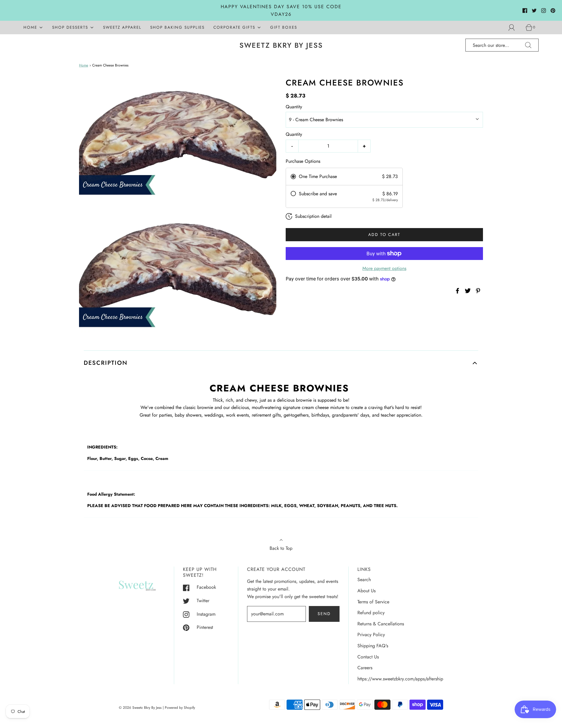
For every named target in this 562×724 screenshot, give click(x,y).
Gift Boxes (283, 27)
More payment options (384, 268)
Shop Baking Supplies (177, 27)
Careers (364, 667)
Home (83, 65)
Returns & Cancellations (380, 623)
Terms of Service (373, 601)
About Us (366, 590)
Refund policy (371, 612)
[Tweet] (466, 290)
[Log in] (514, 27)
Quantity (294, 106)
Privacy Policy (371, 634)
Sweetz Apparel (122, 27)
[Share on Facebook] (456, 290)
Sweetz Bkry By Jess (281, 45)
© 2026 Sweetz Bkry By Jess (140, 707)
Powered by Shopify (180, 707)
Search (364, 579)
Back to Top (281, 548)
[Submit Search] (528, 45)
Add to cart (384, 234)
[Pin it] (477, 290)
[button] (281, 363)
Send (324, 614)
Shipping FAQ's (372, 645)
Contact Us (368, 656)
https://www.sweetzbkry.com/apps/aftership (400, 678)
